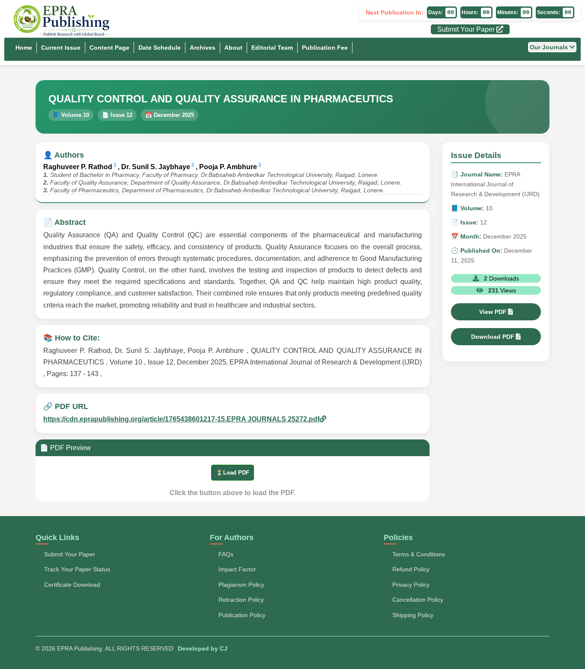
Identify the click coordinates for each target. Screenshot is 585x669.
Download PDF (493, 336)
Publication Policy (242, 615)
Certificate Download (72, 584)
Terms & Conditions (418, 554)
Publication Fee (325, 47)
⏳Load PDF (232, 472)
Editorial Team (272, 47)
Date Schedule (159, 47)
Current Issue (61, 47)
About (233, 47)
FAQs (225, 554)
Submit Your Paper (466, 29)
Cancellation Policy (417, 599)
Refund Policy (411, 569)
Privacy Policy (411, 584)
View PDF (493, 311)
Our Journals (550, 47)
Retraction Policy (241, 599)
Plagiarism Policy (241, 584)
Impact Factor (237, 569)
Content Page (109, 47)
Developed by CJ (202, 648)
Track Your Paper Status (77, 569)
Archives (202, 47)
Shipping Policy (412, 615)
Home (23, 47)
